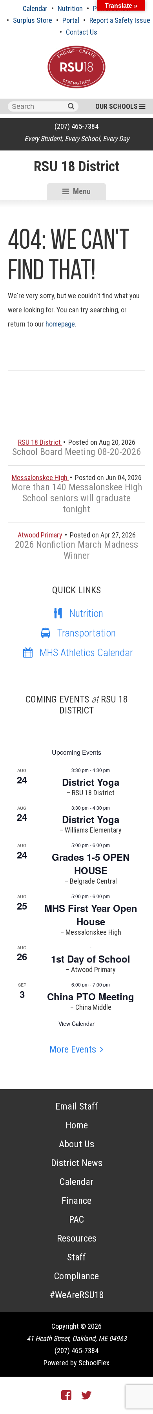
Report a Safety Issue (119, 20)
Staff (76, 1257)
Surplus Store (32, 20)
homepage (60, 324)
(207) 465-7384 (76, 126)
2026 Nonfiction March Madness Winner (76, 550)
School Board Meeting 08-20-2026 (76, 451)
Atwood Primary (41, 535)
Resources (77, 1238)
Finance (76, 1200)
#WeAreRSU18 (76, 1294)
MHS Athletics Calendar (86, 652)
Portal (70, 20)
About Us (76, 1144)
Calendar (35, 8)
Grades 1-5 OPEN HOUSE (90, 863)
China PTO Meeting (90, 996)
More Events (72, 1049)
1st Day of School (90, 958)
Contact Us (81, 32)
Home (77, 1125)
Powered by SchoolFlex (76, 1363)
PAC (76, 1219)
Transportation (86, 633)
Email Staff (76, 1106)
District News (76, 1162)
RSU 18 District (76, 166)
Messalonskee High (40, 477)
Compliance (76, 1276)
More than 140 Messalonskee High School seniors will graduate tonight (76, 498)
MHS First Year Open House (90, 914)
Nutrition (70, 8)
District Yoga (90, 782)
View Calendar (76, 1023)
